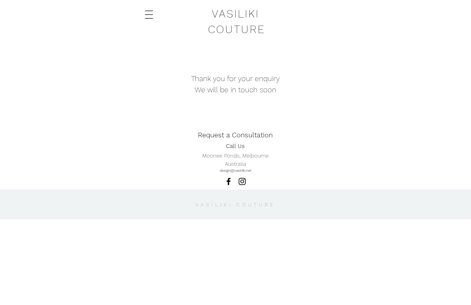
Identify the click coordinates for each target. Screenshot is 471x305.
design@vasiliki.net (236, 170)
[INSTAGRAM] (242, 181)
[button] (149, 15)
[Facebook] (228, 181)
